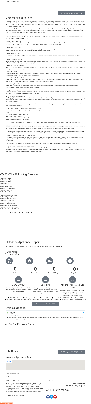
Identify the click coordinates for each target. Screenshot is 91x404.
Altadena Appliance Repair (13, 1)
